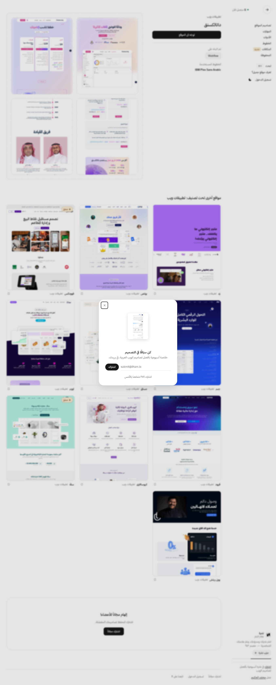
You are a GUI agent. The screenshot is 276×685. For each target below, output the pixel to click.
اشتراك (112, 366)
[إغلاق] (104, 305)
